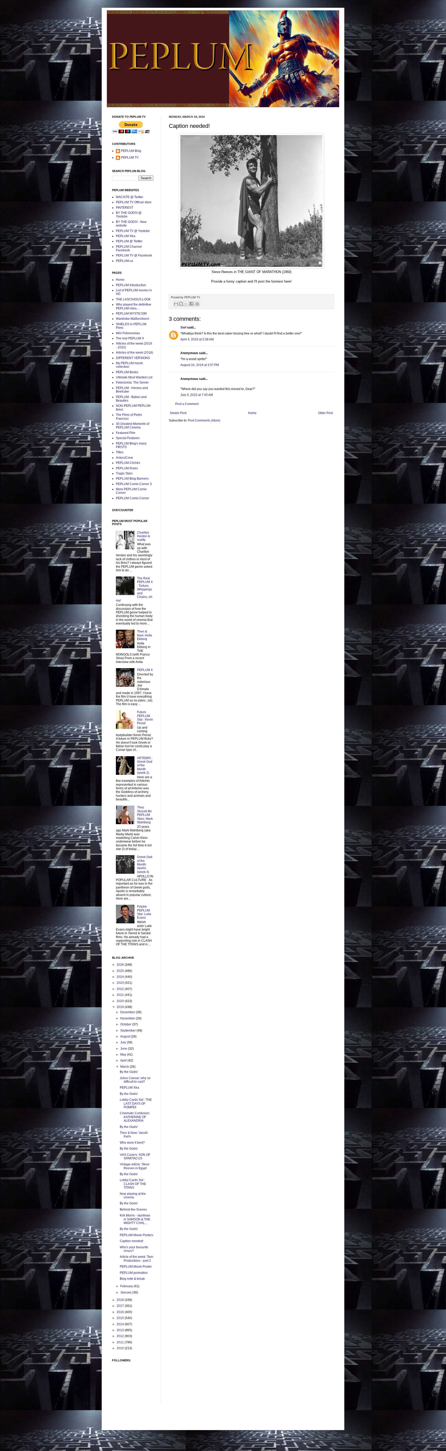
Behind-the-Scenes (133, 1209)
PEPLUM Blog (131, 151)
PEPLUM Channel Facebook (129, 248)
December (128, 1012)
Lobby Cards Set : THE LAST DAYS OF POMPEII (136, 1103)
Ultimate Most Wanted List (134, 377)
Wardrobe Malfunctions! (132, 319)
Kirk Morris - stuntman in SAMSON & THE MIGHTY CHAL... (135, 1219)
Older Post (325, 413)
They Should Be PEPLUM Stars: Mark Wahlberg (145, 815)
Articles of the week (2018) (134, 352)
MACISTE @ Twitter (129, 197)
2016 (121, 1312)
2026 (121, 964)
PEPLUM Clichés (128, 463)
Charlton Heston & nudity (143, 536)
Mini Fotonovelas (128, 333)
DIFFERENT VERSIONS (133, 358)
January (126, 1292)
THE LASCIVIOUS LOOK (133, 299)
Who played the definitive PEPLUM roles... (133, 306)
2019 (121, 1007)
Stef (183, 327)
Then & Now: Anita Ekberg (144, 635)
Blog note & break (132, 1279)
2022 (121, 989)
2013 (121, 1330)
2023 (121, 983)
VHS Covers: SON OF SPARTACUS (135, 1156)
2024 (121, 977)
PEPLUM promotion (134, 1273)
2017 (121, 1306)
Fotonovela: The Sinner (132, 382)
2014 (121, 1324)
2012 (121, 1336)
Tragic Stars (124, 473)
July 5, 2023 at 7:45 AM (196, 395)
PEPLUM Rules (127, 468)
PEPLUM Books (127, 372)
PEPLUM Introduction (131, 285)
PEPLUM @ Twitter (129, 241)
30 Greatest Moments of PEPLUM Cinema (132, 425)
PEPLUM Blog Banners (132, 478)
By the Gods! (129, 1072)
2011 (121, 1342)
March (125, 1066)
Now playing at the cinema (133, 1195)
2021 (121, 995)
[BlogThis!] (181, 303)
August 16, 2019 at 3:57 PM (199, 365)
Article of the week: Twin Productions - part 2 (136, 1258)
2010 (121, 1348)
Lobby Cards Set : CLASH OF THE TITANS (133, 1183)
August (125, 1036)
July (123, 1042)
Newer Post (178, 413)
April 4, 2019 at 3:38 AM (197, 339)
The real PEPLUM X (130, 338)
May (123, 1054)
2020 (121, 1001)
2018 (121, 1300)
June (124, 1048)
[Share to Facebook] (191, 303)
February (127, 1286)
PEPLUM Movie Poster (136, 1266)
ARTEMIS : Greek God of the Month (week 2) (144, 765)
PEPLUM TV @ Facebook (134, 255)
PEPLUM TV (130, 157)
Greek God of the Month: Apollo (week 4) (144, 864)
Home (252, 413)
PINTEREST (124, 207)
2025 (121, 971)
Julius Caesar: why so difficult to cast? (135, 1079)
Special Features (128, 438)
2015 (121, 1318)
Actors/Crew (124, 457)
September (128, 1030)
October (126, 1024)
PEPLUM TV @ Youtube (133, 231)
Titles (119, 452)
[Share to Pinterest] (197, 303)
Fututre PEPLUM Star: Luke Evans (144, 912)
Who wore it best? (132, 1142)
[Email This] (176, 303)
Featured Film (125, 433)
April (124, 1060)
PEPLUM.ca (124, 261)
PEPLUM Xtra (125, 236)
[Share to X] (185, 303)
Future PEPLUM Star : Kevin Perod (145, 717)
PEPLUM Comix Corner (132, 498)
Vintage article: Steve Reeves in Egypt (134, 1166)
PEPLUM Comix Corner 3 (134, 484)
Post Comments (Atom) (204, 420)
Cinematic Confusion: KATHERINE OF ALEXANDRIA (135, 1116)
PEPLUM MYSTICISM (131, 313)
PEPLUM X (145, 670)
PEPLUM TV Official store (134, 202)
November (128, 1018)
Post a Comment (186, 404)
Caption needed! (131, 1241)
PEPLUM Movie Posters (136, 1235)
